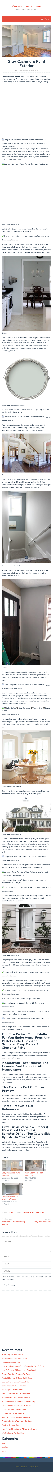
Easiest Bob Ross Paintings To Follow (16, 1374)
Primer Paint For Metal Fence (13, 1413)
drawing (5, 1447)
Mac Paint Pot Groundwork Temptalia (16, 1417)
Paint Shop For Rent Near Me (13, 1354)
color (4, 1443)
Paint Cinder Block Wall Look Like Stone (17, 1421)
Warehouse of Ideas (27, 6)
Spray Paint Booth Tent (42, 1220)
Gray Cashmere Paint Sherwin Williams (11, 1197)
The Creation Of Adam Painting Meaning (13, 1221)
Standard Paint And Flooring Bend (14, 1358)
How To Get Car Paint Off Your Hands (16, 1393)
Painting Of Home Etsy (10, 1425)
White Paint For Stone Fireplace (14, 1386)
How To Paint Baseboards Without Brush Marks (19, 1429)
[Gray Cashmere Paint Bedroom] (35, 1165)
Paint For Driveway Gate (11, 1362)
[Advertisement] (26, 111)
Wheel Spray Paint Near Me (12, 1389)
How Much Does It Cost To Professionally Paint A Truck (23, 1366)
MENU (46, 19)
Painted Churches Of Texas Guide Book (17, 1378)
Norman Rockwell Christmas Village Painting (18, 1401)
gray (37, 1212)
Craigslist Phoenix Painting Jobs (14, 1409)
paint (11, 1212)
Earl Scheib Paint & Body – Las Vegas (16, 1405)
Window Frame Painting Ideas (13, 1433)
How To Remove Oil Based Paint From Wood (19, 1370)
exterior (32, 1212)
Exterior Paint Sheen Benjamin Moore (16, 1397)
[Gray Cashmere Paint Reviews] (12, 1165)
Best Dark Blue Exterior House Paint (15, 1382)
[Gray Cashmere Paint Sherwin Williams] (12, 1189)
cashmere (25, 1212)
